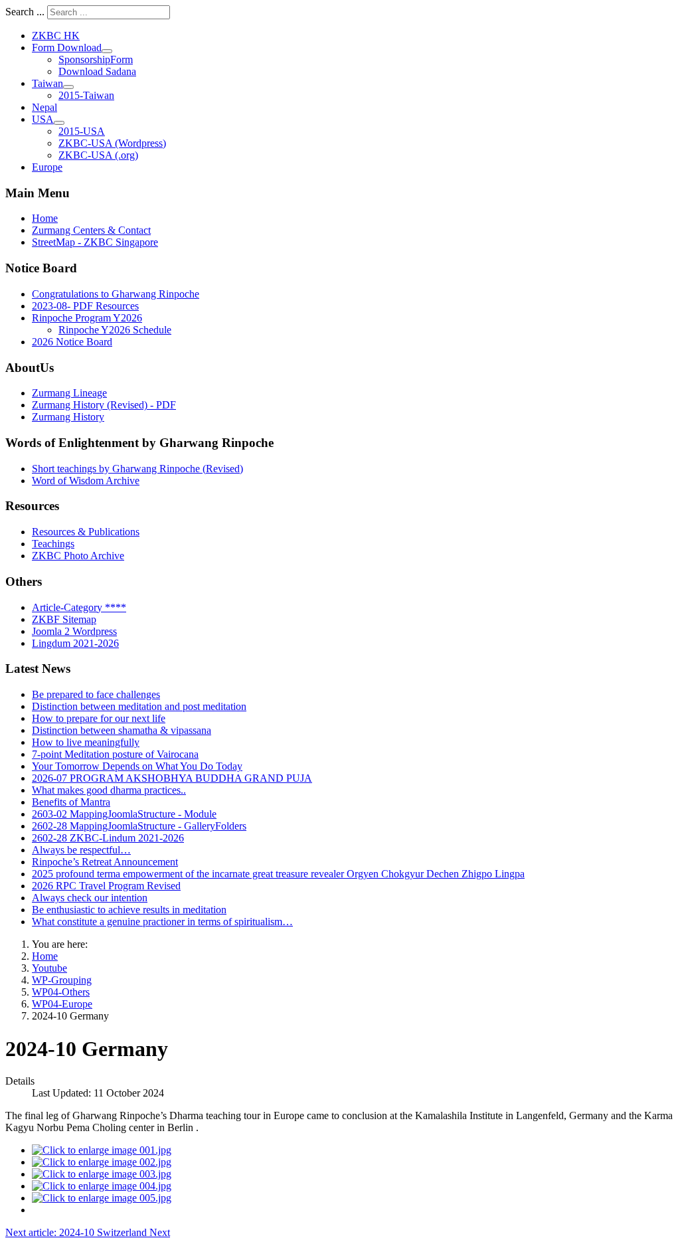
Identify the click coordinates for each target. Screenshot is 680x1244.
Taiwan (47, 83)
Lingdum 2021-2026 (75, 643)
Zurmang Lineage (69, 393)
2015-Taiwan (86, 95)
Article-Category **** (79, 607)
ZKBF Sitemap (64, 619)
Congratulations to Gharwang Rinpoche (115, 294)
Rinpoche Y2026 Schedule (114, 329)
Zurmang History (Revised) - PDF (104, 404)
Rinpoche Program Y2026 (87, 317)
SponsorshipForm (95, 59)
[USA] (59, 123)
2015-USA (81, 131)
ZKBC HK (56, 35)
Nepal (44, 107)
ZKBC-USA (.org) (98, 155)
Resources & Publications (85, 531)
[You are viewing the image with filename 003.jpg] (101, 1174)
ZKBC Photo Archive (78, 555)
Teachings (53, 543)
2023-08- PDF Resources (85, 305)
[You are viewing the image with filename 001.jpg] (101, 1150)
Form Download (67, 47)
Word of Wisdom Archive (85, 480)
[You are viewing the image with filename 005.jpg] (101, 1197)
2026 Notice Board (72, 341)
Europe (47, 167)
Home (45, 218)
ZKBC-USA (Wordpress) (112, 143)
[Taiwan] (68, 87)
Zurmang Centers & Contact (91, 230)
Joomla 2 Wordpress (74, 631)
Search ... (24, 11)
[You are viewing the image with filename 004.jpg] (101, 1186)
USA (43, 119)
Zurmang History (68, 416)
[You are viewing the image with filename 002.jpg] (101, 1162)
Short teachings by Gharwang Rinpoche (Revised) (137, 468)
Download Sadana (97, 71)
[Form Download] (107, 51)
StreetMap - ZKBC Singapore (95, 242)
